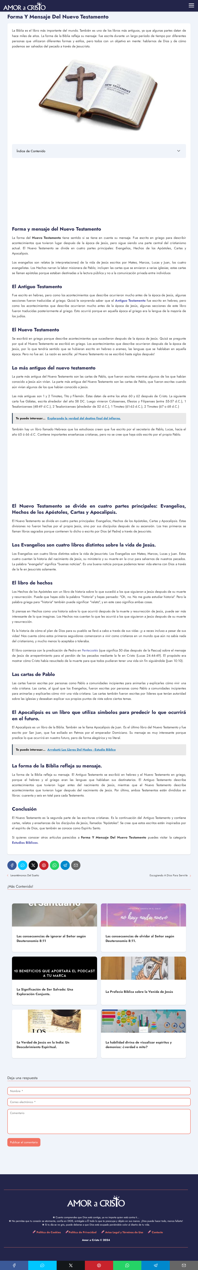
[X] (33, 865)
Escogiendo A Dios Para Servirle (169, 875)
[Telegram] (65, 865)
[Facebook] (12, 865)
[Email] (75, 865)
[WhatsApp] (54, 865)
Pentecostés (90, 650)
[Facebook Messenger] (22, 865)
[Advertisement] (99, 191)
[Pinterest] (44, 865)
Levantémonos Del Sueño (24, 875)
